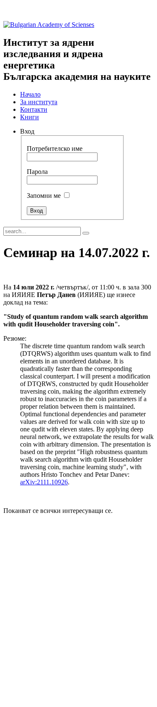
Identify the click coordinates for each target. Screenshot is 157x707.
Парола (37, 171)
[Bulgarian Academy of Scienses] (48, 24)
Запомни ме (44, 195)
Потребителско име (54, 148)
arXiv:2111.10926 (44, 482)
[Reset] (85, 233)
